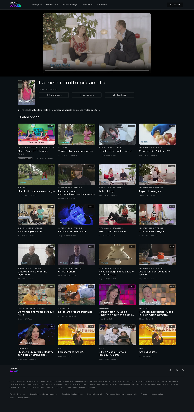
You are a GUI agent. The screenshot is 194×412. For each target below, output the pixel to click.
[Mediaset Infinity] (15, 4)
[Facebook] (170, 370)
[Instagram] (177, 370)
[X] (183, 370)
